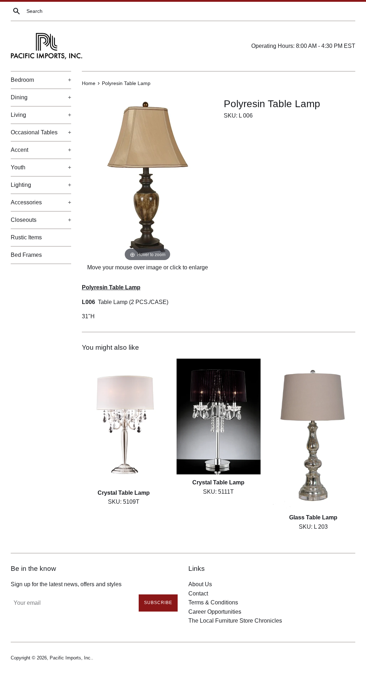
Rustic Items (26, 237)
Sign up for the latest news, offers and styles (66, 584)
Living (41, 115)
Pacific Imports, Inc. (71, 657)
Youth (41, 167)
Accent (41, 150)
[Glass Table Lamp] (313, 434)
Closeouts (41, 220)
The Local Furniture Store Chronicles (235, 621)
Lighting (41, 185)
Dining (41, 97)
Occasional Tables (41, 132)
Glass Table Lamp (313, 517)
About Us (200, 584)
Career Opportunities (214, 612)
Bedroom (41, 80)
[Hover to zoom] (147, 177)
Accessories (41, 202)
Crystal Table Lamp (124, 493)
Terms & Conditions (213, 602)
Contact (198, 593)
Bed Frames (26, 255)
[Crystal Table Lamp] (124, 422)
